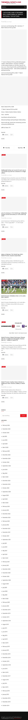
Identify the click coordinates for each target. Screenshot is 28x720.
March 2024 (5, 477)
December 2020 (6, 569)
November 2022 (6, 517)
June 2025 (5, 440)
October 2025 (6, 432)
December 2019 (6, 609)
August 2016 (6, 679)
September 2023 (7, 491)
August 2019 (6, 624)
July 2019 (5, 628)
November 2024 (6, 458)
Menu (4, 7)
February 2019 (6, 646)
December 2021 (6, 528)
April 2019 (5, 639)
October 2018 (6, 661)
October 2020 (6, 576)
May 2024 (5, 473)
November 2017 (6, 676)
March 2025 (5, 447)
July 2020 (5, 587)
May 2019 (5, 635)
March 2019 (5, 643)
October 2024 (6, 462)
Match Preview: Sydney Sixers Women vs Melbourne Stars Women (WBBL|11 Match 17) (13, 383)
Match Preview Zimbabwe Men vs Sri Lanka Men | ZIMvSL (13, 296)
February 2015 (6, 690)
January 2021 (6, 565)
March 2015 (5, 687)
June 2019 (5, 631)
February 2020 (6, 602)
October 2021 (6, 536)
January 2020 (6, 606)
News (4, 154)
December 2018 (6, 654)
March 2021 (5, 558)
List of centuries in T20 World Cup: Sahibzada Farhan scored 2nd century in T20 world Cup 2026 (14, 214)
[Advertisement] (14, 45)
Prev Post (7, 147)
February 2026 (6, 425)
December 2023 (6, 480)
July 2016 (5, 683)
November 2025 (6, 429)
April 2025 (5, 443)
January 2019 (6, 650)
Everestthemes (17, 718)
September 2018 (7, 665)
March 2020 (5, 598)
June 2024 (5, 469)
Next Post (20, 147)
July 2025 (5, 436)
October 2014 (6, 705)
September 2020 (7, 580)
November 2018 (6, 657)
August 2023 (6, 495)
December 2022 (6, 513)
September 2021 (7, 539)
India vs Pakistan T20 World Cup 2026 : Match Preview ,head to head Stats (12, 255)
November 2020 (6, 572)
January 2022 (6, 525)
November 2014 (6, 701)
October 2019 (6, 617)
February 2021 (6, 561)
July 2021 (5, 543)
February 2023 (6, 506)
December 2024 (6, 455)
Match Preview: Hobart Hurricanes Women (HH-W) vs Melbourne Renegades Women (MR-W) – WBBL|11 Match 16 (13, 339)
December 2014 (6, 698)
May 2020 (5, 595)
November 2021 (6, 532)
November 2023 (6, 484)
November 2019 (6, 613)
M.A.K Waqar (9, 21)
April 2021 (5, 554)
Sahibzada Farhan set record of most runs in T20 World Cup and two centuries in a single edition (13, 171)
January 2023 (6, 510)
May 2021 (5, 550)
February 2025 (6, 451)
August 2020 (6, 584)
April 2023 (5, 499)
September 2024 (7, 466)
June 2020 (5, 591)
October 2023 (6, 488)
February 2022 (6, 521)
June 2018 (5, 668)
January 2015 (6, 694)
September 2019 (7, 620)
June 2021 (5, 547)
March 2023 (5, 502)
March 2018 (5, 672)
